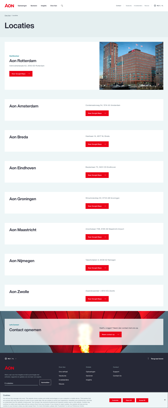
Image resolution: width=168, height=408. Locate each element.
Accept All (142, 400)
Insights (43, 5)
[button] (20, 74)
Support (116, 371)
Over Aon (53, 5)
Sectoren (34, 5)
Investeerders (138, 6)
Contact (118, 6)
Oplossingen (22, 5)
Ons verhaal (63, 371)
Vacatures (129, 6)
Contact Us (117, 376)
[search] (62, 5)
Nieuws (147, 6)
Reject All (129, 400)
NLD (160, 6)
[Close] (165, 400)
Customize (115, 400)
